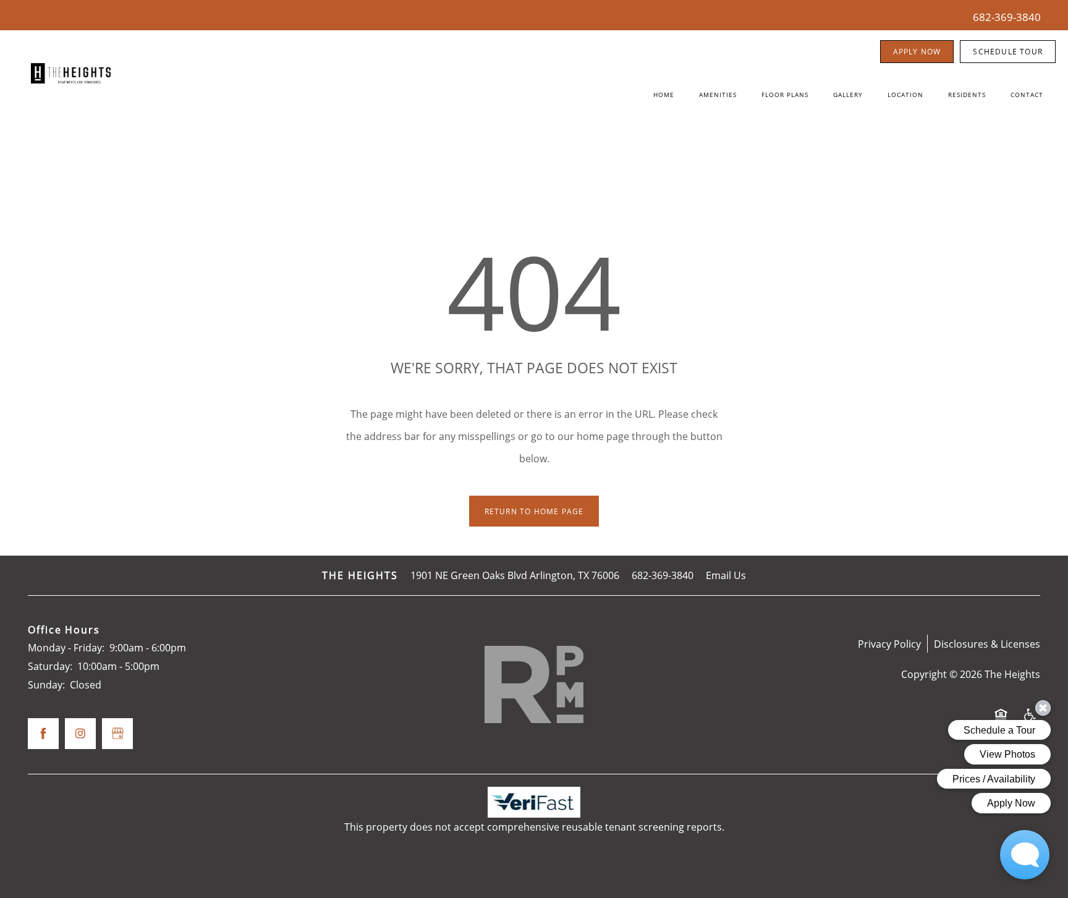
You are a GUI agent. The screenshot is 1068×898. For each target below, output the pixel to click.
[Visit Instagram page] (80, 733)
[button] (917, 51)
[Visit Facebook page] (43, 733)
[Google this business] (117, 733)
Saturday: (50, 665)
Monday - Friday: (66, 647)
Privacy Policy (889, 643)
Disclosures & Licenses (987, 643)
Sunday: (46, 684)
